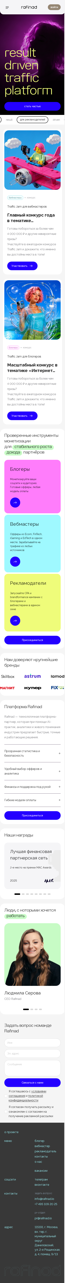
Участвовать (19, 265)
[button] (32, 753)
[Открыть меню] (7, 7)
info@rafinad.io (44, 1199)
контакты (41, 1156)
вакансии (41, 1170)
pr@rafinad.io (43, 1218)
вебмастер (42, 1146)
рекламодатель (45, 1151)
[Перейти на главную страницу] (29, 7)
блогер (39, 1141)
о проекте (11, 1132)
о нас (38, 1161)
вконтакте (42, 1184)
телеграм (41, 1179)
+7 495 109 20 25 (46, 1204)
